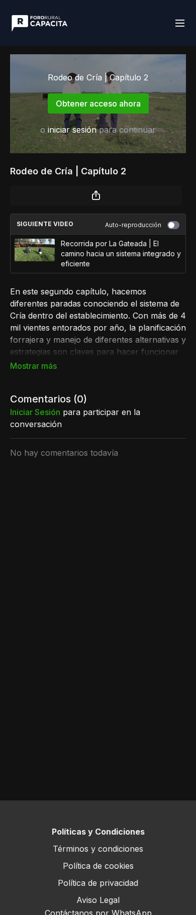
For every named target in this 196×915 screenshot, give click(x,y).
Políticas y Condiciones (98, 832)
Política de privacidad (98, 883)
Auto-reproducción (133, 225)
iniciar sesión (72, 130)
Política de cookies (98, 866)
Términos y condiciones (98, 849)
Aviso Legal (98, 900)
